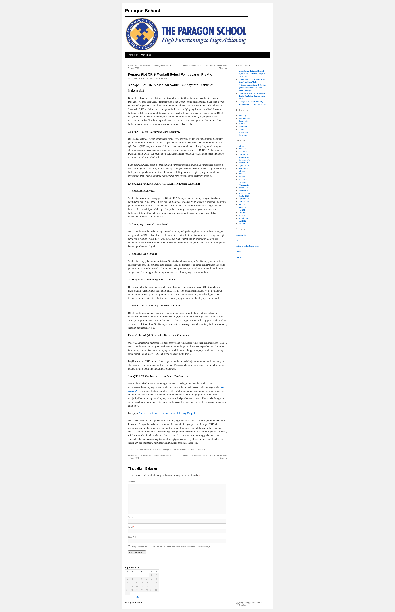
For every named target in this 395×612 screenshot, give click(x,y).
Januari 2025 (243, 187)
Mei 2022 (242, 223)
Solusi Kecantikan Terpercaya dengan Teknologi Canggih (167, 413)
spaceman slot (241, 235)
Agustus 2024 (244, 201)
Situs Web (132, 536)
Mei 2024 (242, 210)
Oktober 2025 (244, 162)
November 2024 (244, 193)
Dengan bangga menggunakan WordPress (250, 603)
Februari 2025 (244, 185)
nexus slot (239, 240)
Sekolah (241, 129)
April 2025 (243, 179)
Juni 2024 (242, 207)
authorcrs (163, 78)
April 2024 (243, 212)
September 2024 (244, 198)
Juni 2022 (242, 221)
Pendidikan (133, 54)
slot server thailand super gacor (247, 246)
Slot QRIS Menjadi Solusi (178, 449)
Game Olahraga (244, 118)
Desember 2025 (244, 157)
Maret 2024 (243, 215)
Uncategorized (244, 132)
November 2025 (244, 160)
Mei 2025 (242, 176)
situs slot (239, 257)
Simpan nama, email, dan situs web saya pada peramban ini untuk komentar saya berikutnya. (171, 546)
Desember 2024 (244, 190)
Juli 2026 (242, 146)
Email (131, 527)
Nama (131, 517)
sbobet (238, 251)
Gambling (242, 115)
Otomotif (242, 123)
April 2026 (243, 151)
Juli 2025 (242, 171)
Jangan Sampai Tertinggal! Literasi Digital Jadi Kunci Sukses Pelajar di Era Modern (252, 74)
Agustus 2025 (244, 168)
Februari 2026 (244, 154)
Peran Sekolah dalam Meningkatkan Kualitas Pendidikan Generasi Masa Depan (252, 96)
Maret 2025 (243, 182)
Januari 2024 (243, 218)
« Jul (137, 597)
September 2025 (244, 165)
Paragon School (142, 10)
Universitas (146, 54)
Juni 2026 (242, 148)
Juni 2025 (242, 173)
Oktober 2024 (244, 196)
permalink (201, 449)
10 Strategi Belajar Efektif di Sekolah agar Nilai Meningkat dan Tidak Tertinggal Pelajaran (252, 88)
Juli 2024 (242, 204)
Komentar (132, 481)
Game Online (243, 121)
